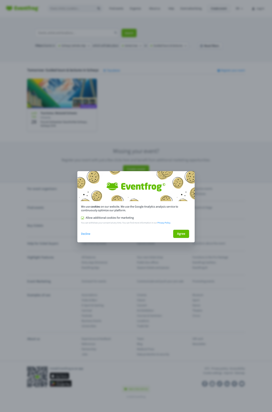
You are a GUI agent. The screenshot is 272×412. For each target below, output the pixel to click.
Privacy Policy (163, 222)
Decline (85, 234)
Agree (181, 233)
